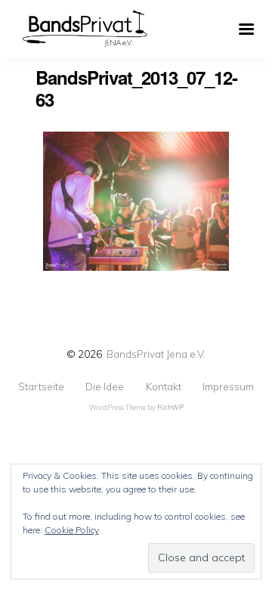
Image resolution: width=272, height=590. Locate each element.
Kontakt (163, 386)
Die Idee (104, 386)
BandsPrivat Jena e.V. (156, 353)
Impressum (228, 386)
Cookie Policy (72, 530)
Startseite (41, 386)
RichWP (170, 407)
